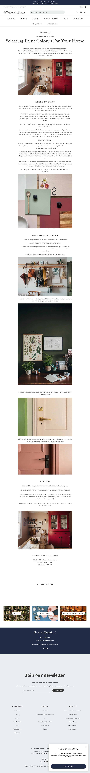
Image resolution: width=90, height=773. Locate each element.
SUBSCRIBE (68, 766)
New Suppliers (17, 729)
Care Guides (23, 7)
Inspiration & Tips (41, 36)
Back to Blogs (46, 584)
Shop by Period (52, 24)
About (16, 7)
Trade (5, 7)
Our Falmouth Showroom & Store (45, 714)
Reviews (45, 729)
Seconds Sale (45, 725)
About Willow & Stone (73, 613)
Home (42, 32)
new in (17, 613)
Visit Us (45, 648)
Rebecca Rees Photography (27, 51)
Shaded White (38, 560)
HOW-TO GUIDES (45, 613)
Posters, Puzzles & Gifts (51, 18)
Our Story (45, 711)
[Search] (32, 12)
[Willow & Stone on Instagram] (41, 761)
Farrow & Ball (38, 118)
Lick (57, 118)
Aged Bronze (66, 130)
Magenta (57, 136)
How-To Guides (17, 721)
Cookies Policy (73, 729)
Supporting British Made (45, 721)
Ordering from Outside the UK (73, 711)
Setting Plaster (42, 562)
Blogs (47, 32)
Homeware (24, 18)
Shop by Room (37, 24)
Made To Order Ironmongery (72, 718)
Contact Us (17, 711)
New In (66, 18)
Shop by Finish (78, 18)
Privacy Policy (72, 721)
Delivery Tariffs (73, 714)
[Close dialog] (86, 746)
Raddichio (41, 564)
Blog (45, 718)
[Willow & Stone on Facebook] (44, 761)
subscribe (58, 690)
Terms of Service (72, 725)
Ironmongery (11, 18)
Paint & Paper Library (27, 118)
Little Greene (48, 118)
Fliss (50, 48)
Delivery (10, 7)
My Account (17, 733)
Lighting (35, 18)
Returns (17, 718)
